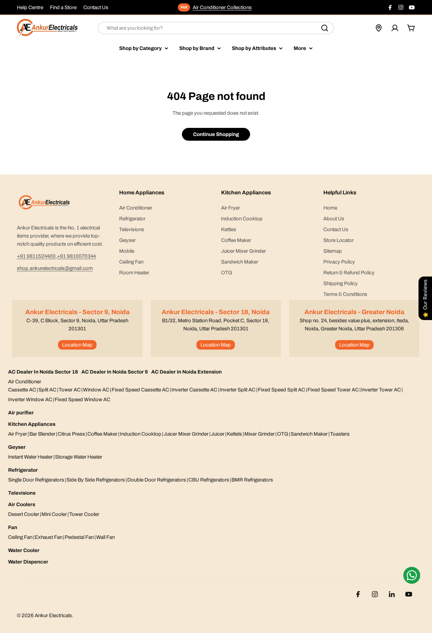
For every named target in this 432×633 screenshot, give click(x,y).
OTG (282, 434)
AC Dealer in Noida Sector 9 (114, 372)
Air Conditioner (24, 381)
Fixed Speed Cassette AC (140, 389)
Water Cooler (23, 550)
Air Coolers (21, 504)
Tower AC (70, 389)
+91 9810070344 (76, 256)
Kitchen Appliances (31, 424)
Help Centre (30, 7)
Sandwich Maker (309, 434)
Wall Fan (105, 537)
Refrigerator (23, 470)
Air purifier (21, 412)
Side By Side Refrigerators (95, 480)
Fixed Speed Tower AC (333, 389)
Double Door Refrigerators (156, 480)
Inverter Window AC (30, 399)
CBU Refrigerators (208, 480)
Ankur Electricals (53, 615)
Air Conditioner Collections (222, 7)
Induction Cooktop (140, 434)
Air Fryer (17, 434)
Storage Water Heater (78, 457)
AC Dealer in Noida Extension (186, 372)
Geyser (17, 447)
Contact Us (95, 7)
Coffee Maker (102, 434)
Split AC (47, 389)
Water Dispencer (28, 562)
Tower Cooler (84, 514)
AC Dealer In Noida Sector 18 (43, 372)
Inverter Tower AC (381, 389)
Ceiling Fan (20, 537)
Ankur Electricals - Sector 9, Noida (77, 311)
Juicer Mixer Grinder (186, 434)
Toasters (340, 434)
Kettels (234, 434)
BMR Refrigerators (252, 480)
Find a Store (63, 7)
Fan (12, 527)
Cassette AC (22, 389)
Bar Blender (42, 434)
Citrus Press (71, 434)
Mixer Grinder (259, 434)
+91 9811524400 (36, 256)
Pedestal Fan (79, 537)
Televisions (21, 493)
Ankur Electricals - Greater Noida (354, 311)
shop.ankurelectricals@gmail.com (55, 268)
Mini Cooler (54, 514)
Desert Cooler (23, 514)
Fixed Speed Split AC (281, 389)
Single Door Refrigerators (36, 480)
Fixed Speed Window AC (82, 399)
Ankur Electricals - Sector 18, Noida (216, 311)
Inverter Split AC (237, 389)
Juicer (217, 434)
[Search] (325, 28)
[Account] (395, 28)
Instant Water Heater (30, 457)
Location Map (77, 345)
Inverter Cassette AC (194, 389)
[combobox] (216, 28)
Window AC (96, 389)
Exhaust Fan (48, 537)
